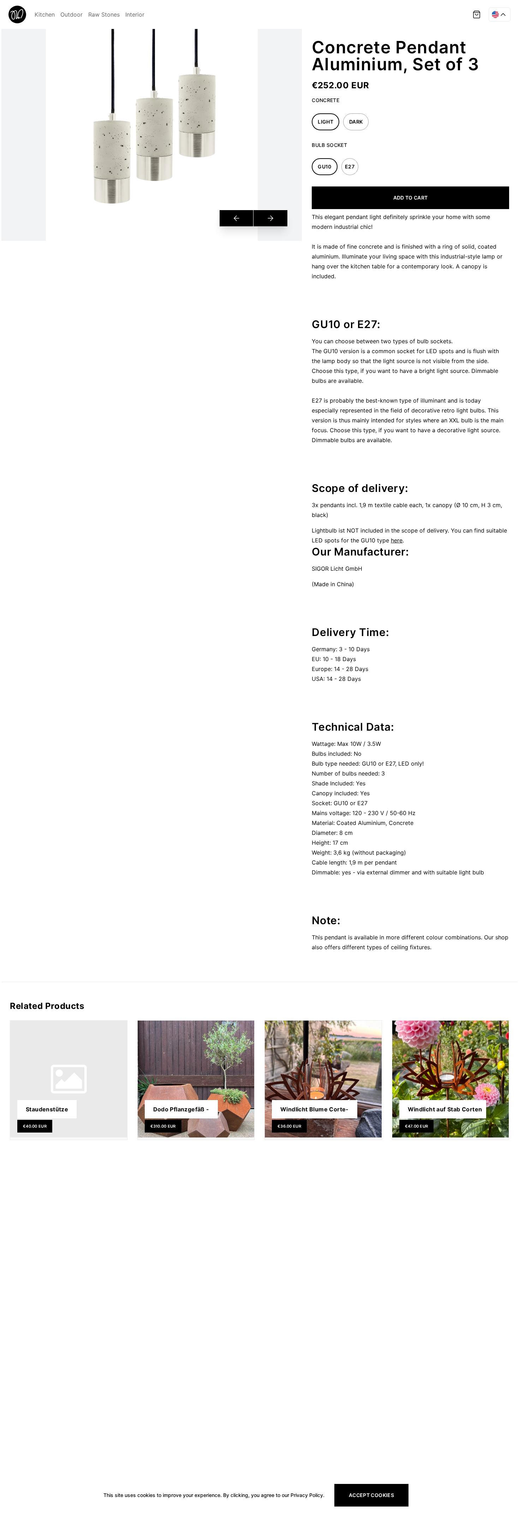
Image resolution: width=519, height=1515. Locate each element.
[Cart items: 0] (476, 14)
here (396, 540)
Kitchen (45, 14)
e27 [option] (349, 167)
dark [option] (356, 122)
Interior (134, 14)
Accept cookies (371, 1495)
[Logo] (17, 14)
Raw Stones (104, 14)
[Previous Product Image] (236, 218)
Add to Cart (410, 198)
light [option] (325, 122)
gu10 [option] (324, 167)
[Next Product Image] (270, 218)
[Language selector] (500, 14)
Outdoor (71, 14)
